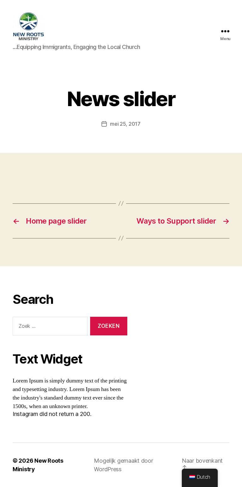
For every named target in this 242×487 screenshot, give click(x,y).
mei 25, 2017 (125, 124)
